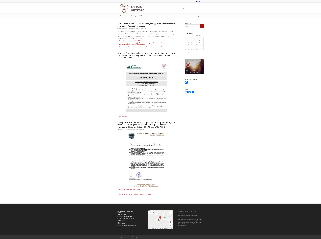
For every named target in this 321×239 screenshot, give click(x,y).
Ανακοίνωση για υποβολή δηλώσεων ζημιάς (188, 215)
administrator (143, 28)
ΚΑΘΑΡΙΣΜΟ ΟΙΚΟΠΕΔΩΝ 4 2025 (127, 192)
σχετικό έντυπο (150, 34)
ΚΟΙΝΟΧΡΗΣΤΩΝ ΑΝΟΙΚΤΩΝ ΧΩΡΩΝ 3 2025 (129, 190)
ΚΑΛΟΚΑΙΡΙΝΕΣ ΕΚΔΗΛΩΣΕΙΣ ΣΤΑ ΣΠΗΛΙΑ (187, 211)
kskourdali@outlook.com (126, 216)
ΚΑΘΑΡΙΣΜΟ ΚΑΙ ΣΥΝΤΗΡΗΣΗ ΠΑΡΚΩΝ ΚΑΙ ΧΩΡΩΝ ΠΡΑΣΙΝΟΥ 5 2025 (135, 194)
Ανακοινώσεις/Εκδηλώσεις (133, 28)
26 (191, 49)
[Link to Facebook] (202, 1)
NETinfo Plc (148, 236)
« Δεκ (186, 52)
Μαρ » (189, 52)
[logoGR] (135, 8)
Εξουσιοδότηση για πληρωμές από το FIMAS (129, 41)
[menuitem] (171, 8)
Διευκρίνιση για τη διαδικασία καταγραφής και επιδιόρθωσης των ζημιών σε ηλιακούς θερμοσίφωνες (146, 25)
